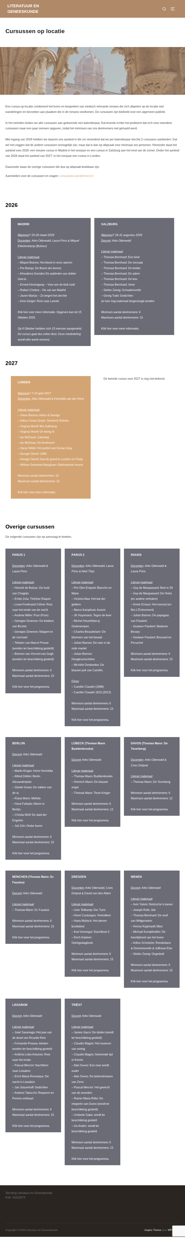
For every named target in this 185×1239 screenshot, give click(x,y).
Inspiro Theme (153, 1230)
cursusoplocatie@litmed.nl (76, 175)
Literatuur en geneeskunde (23, 9)
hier (25, 312)
